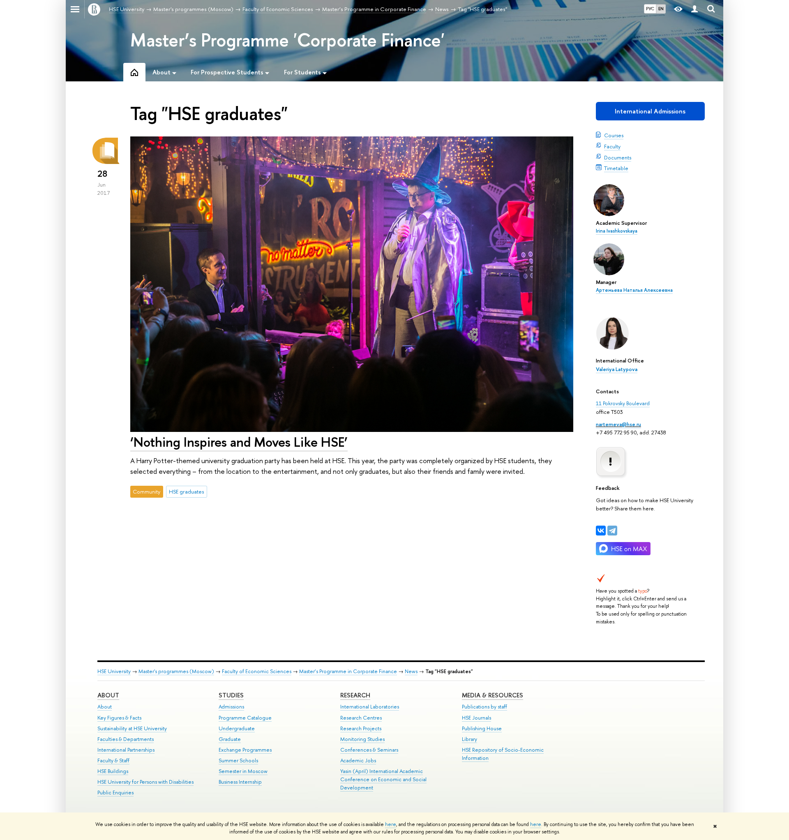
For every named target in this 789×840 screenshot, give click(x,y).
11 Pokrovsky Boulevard (623, 403)
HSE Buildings (112, 771)
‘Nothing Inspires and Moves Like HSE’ (239, 442)
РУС (650, 9)
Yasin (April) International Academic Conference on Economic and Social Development (383, 779)
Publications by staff (484, 706)
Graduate (230, 739)
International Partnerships (126, 749)
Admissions (231, 706)
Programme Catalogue (245, 717)
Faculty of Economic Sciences (256, 671)
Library (469, 739)
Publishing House (482, 728)
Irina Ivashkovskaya (616, 231)
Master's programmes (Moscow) (176, 671)
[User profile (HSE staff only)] (694, 9)
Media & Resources (492, 695)
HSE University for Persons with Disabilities (145, 781)
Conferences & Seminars (369, 749)
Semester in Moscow (243, 771)
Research (355, 695)
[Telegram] (612, 530)
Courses (613, 135)
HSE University (114, 671)
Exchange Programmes (245, 749)
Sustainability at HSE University (132, 728)
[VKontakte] (601, 530)
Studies (231, 695)
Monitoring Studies (362, 739)
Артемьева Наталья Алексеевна (634, 290)
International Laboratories (369, 706)
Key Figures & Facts (119, 717)
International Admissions (650, 111)
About (108, 695)
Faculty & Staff (113, 760)
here (390, 824)
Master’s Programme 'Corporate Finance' (287, 40)
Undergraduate (237, 728)
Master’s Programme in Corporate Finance (348, 671)
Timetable (616, 168)
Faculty (612, 146)
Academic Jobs (358, 760)
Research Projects (360, 728)
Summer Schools (238, 760)
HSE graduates (186, 491)
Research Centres (361, 717)
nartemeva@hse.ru (618, 424)
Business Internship (240, 781)
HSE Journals (476, 717)
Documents (617, 157)
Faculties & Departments (125, 739)
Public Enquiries (115, 792)
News (411, 671)
